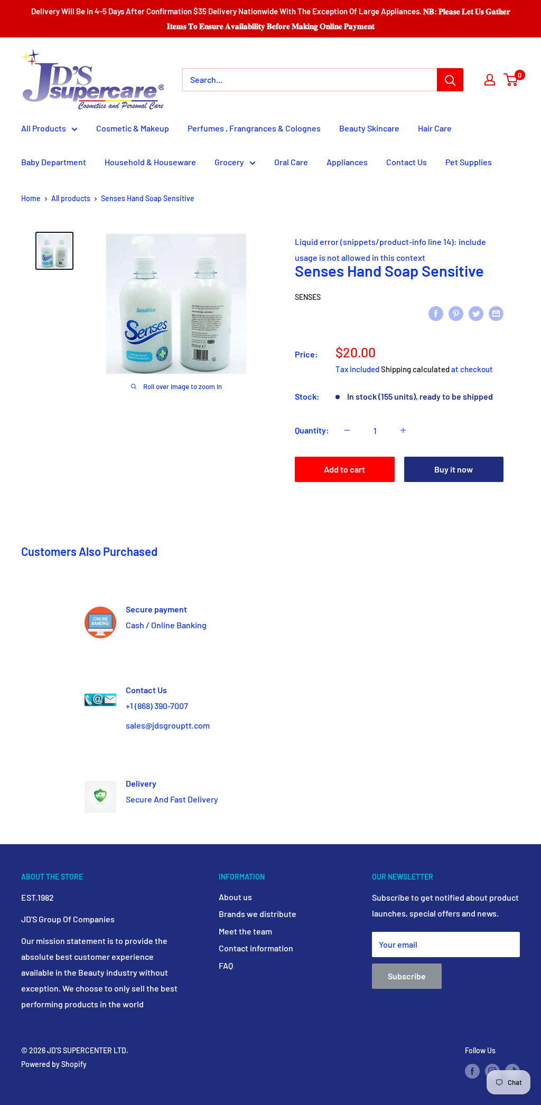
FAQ (226, 965)
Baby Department (53, 162)
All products (70, 198)
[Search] (450, 79)
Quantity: (312, 430)
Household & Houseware (150, 162)
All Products (43, 128)
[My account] (489, 80)
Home (31, 198)
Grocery (229, 162)
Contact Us (406, 162)
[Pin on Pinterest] (456, 313)
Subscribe (407, 976)
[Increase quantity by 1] (403, 430)
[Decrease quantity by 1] (347, 430)
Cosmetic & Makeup (132, 128)
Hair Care (435, 128)
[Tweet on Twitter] (476, 313)
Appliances (347, 162)
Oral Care (291, 162)
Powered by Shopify (54, 1064)
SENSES (308, 296)
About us (235, 897)
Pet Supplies (468, 162)
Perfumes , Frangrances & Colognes (254, 128)
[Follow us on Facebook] (472, 1070)
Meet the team (245, 931)
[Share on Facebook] (435, 313)
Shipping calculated (415, 369)
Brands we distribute (257, 914)
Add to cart (344, 469)
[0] (511, 79)
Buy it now (453, 469)
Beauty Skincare (369, 128)
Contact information (256, 948)
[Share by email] (496, 313)
